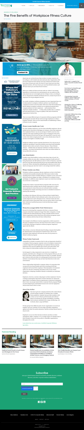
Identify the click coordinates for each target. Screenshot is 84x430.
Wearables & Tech (24, 414)
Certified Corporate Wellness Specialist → (42, 1)
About (36, 419)
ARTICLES (32, 5)
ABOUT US (51, 5)
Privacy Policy (38, 424)
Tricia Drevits (7, 18)
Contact (41, 419)
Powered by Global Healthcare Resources (42, 427)
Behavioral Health (50, 414)
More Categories (70, 414)
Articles (47, 419)
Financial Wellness (60, 414)
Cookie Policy (46, 424)
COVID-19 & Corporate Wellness (37, 414)
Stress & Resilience (14, 414)
